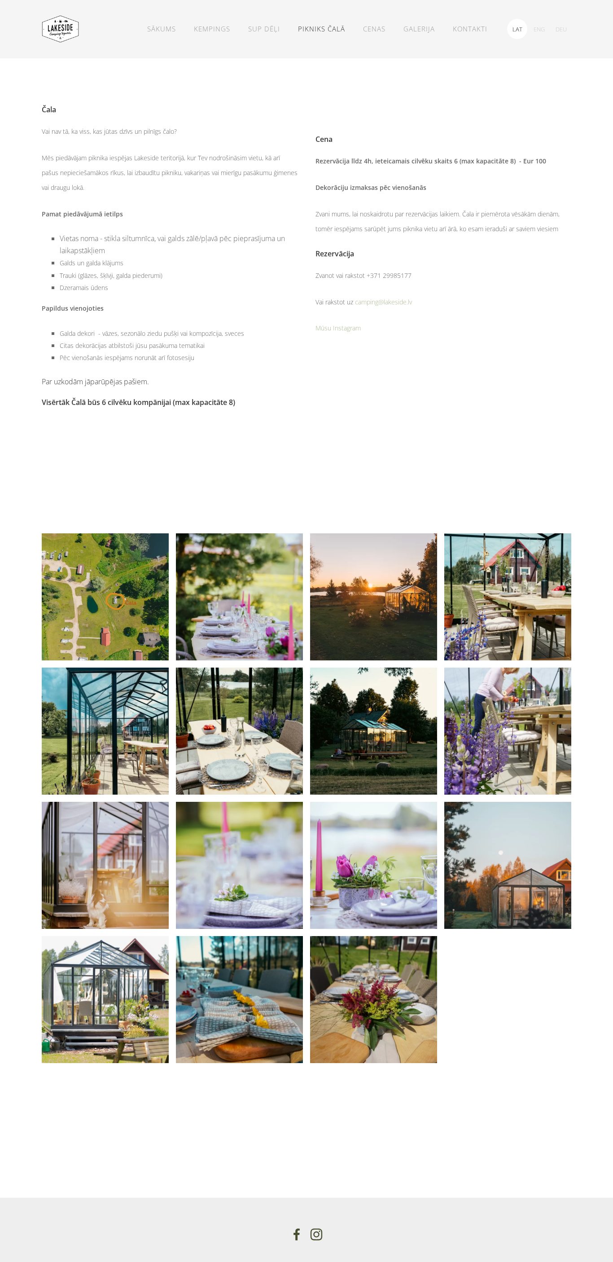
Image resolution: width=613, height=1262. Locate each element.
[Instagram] (316, 1234)
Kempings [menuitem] (212, 28)
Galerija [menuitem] (419, 28)
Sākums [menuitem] (161, 28)
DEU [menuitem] (561, 29)
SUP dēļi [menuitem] (264, 28)
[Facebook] (297, 1234)
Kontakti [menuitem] (470, 28)
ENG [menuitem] (539, 29)
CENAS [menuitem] (374, 28)
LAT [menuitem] (517, 29)
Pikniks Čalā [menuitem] (321, 28)
